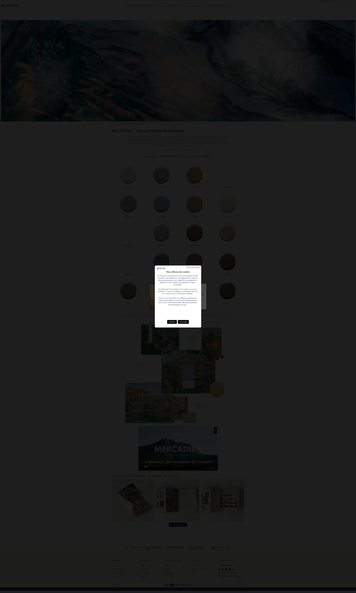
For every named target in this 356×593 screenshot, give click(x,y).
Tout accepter (183, 322)
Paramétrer (172, 322)
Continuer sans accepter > (193, 267)
